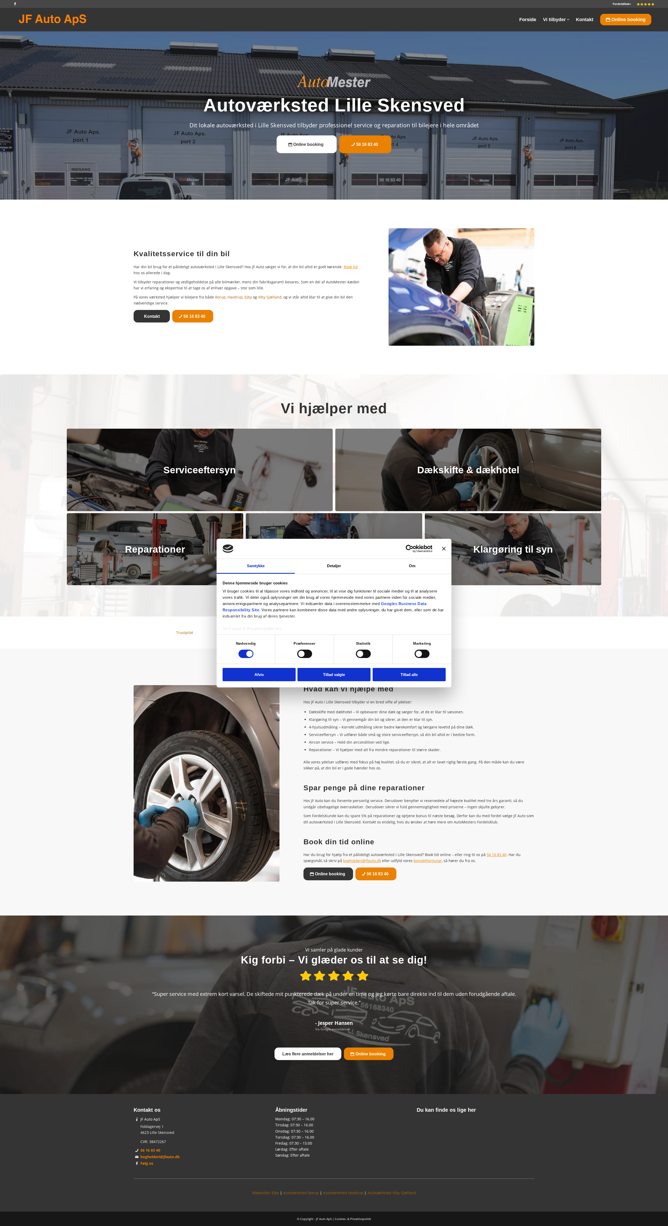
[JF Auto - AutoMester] (52, 19)
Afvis (259, 674)
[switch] (304, 654)
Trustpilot (41, 183)
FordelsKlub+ (622, 4)
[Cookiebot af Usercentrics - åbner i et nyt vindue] (409, 549)
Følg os (146, 1163)
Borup (220, 297)
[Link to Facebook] (15, 4)
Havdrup (235, 297)
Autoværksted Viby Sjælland (391, 1192)
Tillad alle (409, 674)
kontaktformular (428, 860)
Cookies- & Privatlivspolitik (353, 1219)
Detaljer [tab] (334, 566)
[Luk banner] (444, 549)
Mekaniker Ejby (265, 1192)
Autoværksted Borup (301, 1192)
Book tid (351, 266)
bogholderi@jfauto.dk (362, 860)
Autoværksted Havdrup (343, 1192)
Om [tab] (412, 566)
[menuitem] (622, 4)
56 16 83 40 (496, 854)
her (278, 628)
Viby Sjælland (270, 297)
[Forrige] (145, 994)
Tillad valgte (334, 674)
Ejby (248, 297)
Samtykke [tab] (256, 566)
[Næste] (522, 994)
